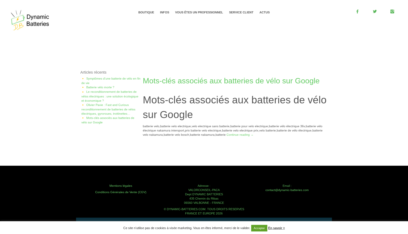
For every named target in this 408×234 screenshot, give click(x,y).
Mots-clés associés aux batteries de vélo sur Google (231, 80)
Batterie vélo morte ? (100, 87)
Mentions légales (120, 185)
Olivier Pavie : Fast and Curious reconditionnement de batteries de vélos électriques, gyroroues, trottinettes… (108, 109)
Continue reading (240, 134)
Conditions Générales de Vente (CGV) (120, 192)
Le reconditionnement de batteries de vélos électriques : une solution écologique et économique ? (109, 96)
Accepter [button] (259, 228)
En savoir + (276, 228)
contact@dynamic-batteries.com (287, 190)
